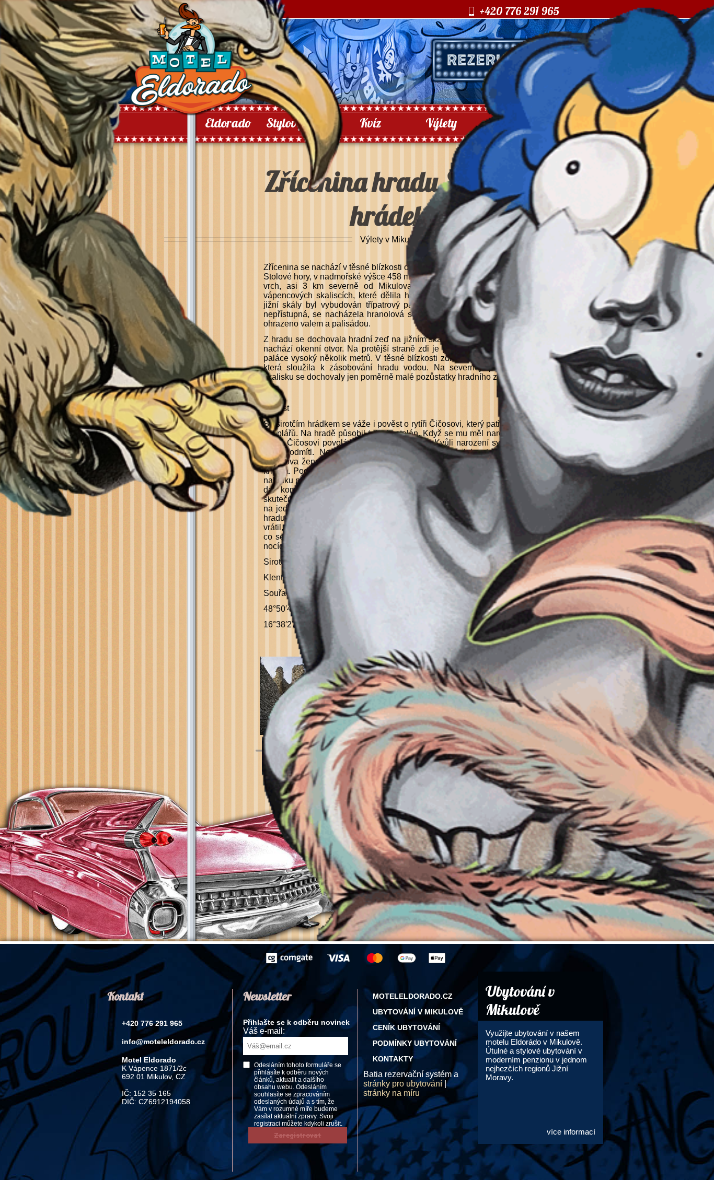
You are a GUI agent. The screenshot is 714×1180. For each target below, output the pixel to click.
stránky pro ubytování (402, 1083)
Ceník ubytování (406, 1027)
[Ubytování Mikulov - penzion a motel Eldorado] (191, 112)
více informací (571, 1131)
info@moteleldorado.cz (163, 1041)
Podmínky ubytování (415, 1043)
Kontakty (393, 1059)
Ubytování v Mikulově (418, 1012)
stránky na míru (391, 1093)
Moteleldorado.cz (413, 996)
